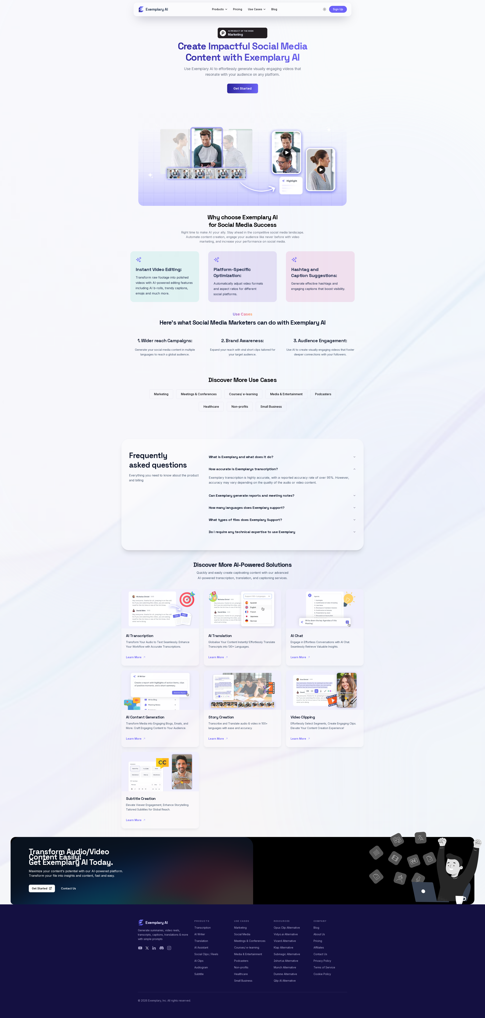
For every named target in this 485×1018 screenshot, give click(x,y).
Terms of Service (324, 967)
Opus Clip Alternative (287, 927)
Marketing (240, 927)
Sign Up (338, 9)
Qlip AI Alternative (285, 980)
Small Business (243, 980)
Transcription (202, 927)
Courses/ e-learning (246, 947)
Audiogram (201, 967)
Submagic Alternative (287, 954)
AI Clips (198, 960)
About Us (319, 934)
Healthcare (241, 974)
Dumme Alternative (285, 974)
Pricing (318, 940)
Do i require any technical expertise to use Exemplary (252, 532)
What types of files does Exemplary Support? (245, 520)
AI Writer (199, 934)
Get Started (39, 888)
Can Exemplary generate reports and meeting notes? (251, 495)
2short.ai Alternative (286, 960)
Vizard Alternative (285, 940)
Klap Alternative (283, 947)
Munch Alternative (285, 967)
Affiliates (319, 947)
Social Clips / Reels (206, 954)
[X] (147, 948)
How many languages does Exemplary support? (247, 507)
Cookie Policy (322, 974)
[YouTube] (140, 948)
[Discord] (161, 948)
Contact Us (68, 888)
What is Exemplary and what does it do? (241, 457)
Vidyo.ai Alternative (286, 934)
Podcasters (241, 960)
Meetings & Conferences (249, 940)
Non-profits (241, 967)
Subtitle (199, 974)
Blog (316, 927)
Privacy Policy (322, 960)
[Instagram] (169, 948)
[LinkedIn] (154, 948)
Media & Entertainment (248, 954)
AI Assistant (201, 947)
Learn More (134, 657)
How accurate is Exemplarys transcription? (243, 469)
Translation (201, 940)
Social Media (242, 934)
